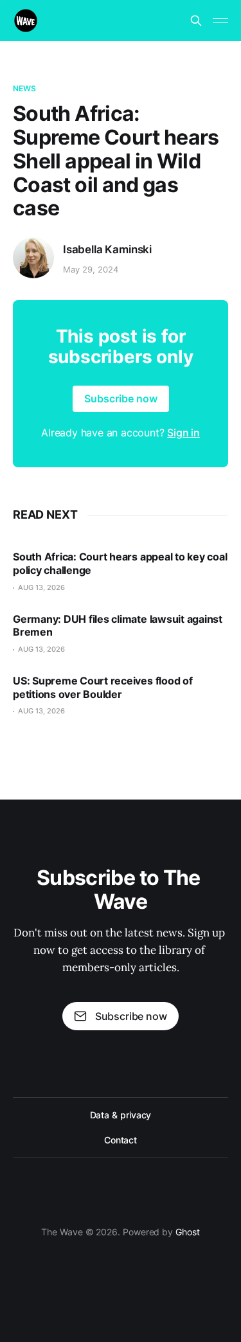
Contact (120, 1139)
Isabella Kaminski (107, 249)
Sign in (183, 432)
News (24, 88)
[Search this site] (196, 20)
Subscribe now (120, 398)
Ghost (187, 1231)
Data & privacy (121, 1114)
